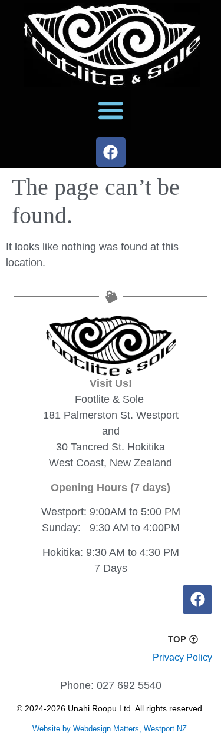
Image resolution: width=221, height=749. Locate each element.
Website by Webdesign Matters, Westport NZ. (110, 728)
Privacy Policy (182, 657)
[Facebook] (111, 152)
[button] (110, 110)
